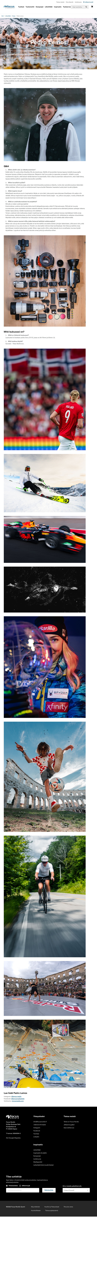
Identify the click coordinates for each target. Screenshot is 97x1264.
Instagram (36, 1128)
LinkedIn (36, 1137)
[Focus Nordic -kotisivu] (9, 7)
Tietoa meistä (60, 2)
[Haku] (86, 7)
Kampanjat (39, 7)
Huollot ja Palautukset (51, 1207)
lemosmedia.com (18, 1101)
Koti (3, 16)
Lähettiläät (48, 7)
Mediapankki (37, 1162)
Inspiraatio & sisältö (40, 1153)
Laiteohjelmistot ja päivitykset (43, 1165)
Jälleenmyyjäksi (69, 1125)
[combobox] (80, 7)
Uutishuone (78, 2)
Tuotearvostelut (68, 7)
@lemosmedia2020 (17, 1099)
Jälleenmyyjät (89, 2)
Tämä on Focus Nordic (71, 1122)
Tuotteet (21, 7)
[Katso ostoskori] (92, 7)
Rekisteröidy (49, 1190)
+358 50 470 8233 (39, 1125)
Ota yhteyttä (69, 2)
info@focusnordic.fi (40, 1122)
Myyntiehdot (35, 1207)
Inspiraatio (57, 7)
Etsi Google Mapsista (13, 1138)
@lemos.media (16, 1096)
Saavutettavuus (69, 1128)
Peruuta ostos (68, 1207)
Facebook (36, 1131)
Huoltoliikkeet (36, 1210)
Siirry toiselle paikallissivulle (72, 1186)
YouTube (36, 1134)
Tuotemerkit (30, 7)
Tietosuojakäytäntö (51, 1210)
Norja (13, 16)
